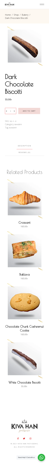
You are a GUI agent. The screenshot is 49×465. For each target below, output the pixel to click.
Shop (16, 14)
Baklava (24, 274)
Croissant (24, 222)
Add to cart (29, 111)
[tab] (24, 146)
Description (24, 146)
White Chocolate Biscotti (24, 382)
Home (8, 14)
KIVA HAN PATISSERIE (28, 444)
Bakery (25, 14)
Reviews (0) (24, 152)
